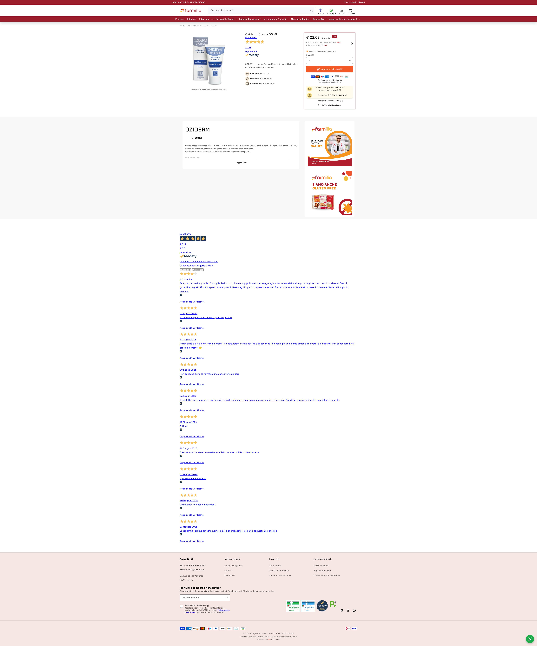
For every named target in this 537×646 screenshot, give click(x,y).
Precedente (185, 270)
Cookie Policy (276, 637)
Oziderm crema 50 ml (208, 26)
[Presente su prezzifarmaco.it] (333, 607)
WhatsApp (331, 13)
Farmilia (271, 634)
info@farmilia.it (179, 2)
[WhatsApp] (331, 10)
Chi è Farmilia (275, 566)
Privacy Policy (263, 637)
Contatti (228, 570)
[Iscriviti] (227, 597)
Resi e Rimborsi (321, 566)
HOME (182, 26)
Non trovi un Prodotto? (280, 575)
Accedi (342, 13)
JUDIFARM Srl (192, 26)
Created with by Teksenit (268, 639)
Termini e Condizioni (248, 637)
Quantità (310, 55)
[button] (351, 10)
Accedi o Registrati (233, 566)
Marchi (321, 13)
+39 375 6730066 (195, 565)
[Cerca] (311, 10)
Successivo (197, 270)
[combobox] (261, 10)
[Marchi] (321, 10)
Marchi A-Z (229, 575)
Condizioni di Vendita (279, 570)
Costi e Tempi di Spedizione (329, 105)
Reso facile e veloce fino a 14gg (330, 101)
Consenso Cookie (290, 637)
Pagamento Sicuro (323, 570)
